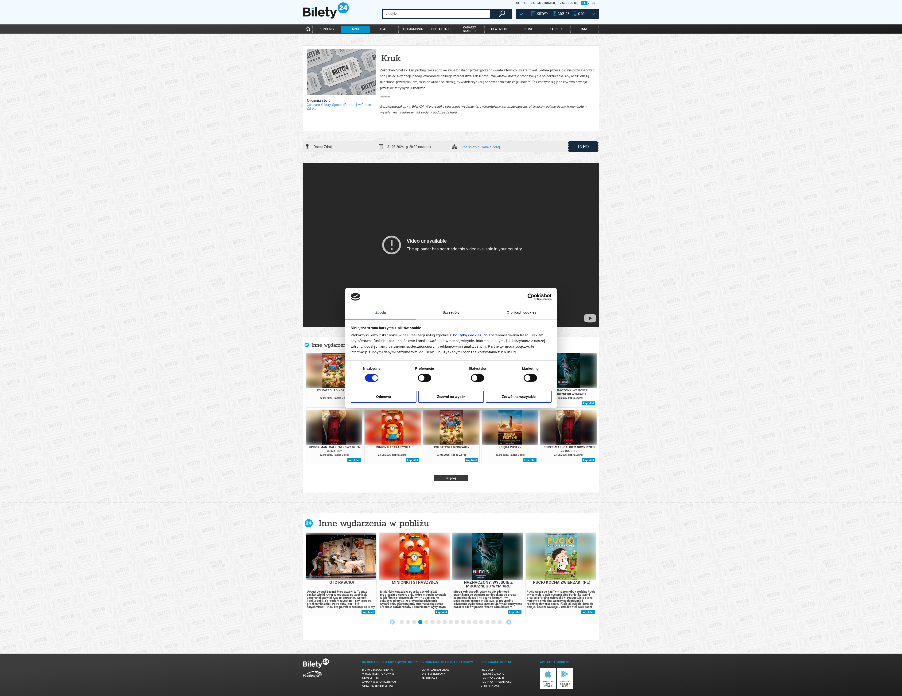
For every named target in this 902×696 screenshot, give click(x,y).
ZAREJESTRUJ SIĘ (543, 3)
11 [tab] (463, 622)
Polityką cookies (467, 335)
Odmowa (383, 397)
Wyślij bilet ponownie (378, 673)
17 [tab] (500, 622)
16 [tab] (493, 622)
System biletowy (433, 673)
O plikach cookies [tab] (521, 312)
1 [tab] (402, 622)
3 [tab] (414, 622)
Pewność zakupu (493, 673)
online (527, 29)
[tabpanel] (341, 574)
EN (593, 3)
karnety (556, 29)
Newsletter (370, 677)
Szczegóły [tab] (451, 312)
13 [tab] (475, 622)
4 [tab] (420, 622)
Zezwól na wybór (451, 397)
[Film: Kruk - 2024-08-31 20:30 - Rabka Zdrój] (341, 72)
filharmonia (413, 29)
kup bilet (588, 403)
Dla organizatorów (435, 669)
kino (355, 29)
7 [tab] (438, 622)
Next (508, 622)
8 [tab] (445, 622)
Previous (392, 622)
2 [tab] (408, 622)
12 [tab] (469, 622)
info (583, 147)
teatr (384, 29)
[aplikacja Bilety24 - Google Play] (565, 688)
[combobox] (436, 14)
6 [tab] (432, 622)
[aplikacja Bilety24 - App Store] (548, 688)
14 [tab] (481, 622)
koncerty (327, 29)
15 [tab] (487, 622)
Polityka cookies (493, 677)
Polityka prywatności (496, 681)
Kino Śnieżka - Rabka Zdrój (480, 147)
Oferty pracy (490, 685)
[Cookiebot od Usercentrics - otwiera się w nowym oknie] (531, 296)
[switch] (424, 378)
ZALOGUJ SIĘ (569, 3)
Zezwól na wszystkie (519, 397)
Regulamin (488, 669)
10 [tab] (457, 622)
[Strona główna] (326, 17)
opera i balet (441, 29)
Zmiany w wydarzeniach (379, 681)
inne (584, 29)
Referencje (429, 677)
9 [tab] (451, 622)
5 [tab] (426, 622)
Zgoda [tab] (380, 312)
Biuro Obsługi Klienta (377, 669)
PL (584, 3)
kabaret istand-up (470, 29)
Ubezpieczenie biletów (377, 685)
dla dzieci (499, 29)
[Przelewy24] (312, 678)
